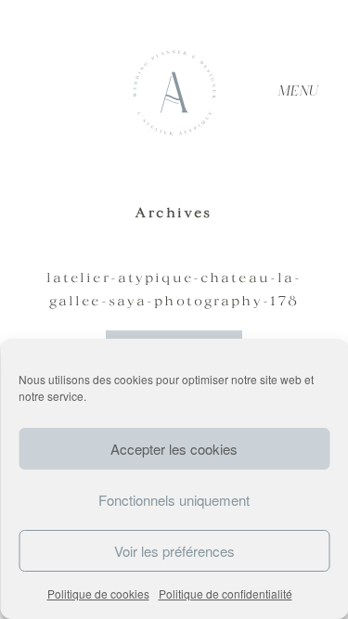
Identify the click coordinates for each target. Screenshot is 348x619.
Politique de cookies (98, 593)
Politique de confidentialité (225, 593)
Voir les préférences (174, 551)
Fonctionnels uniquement (174, 499)
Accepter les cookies (174, 448)
